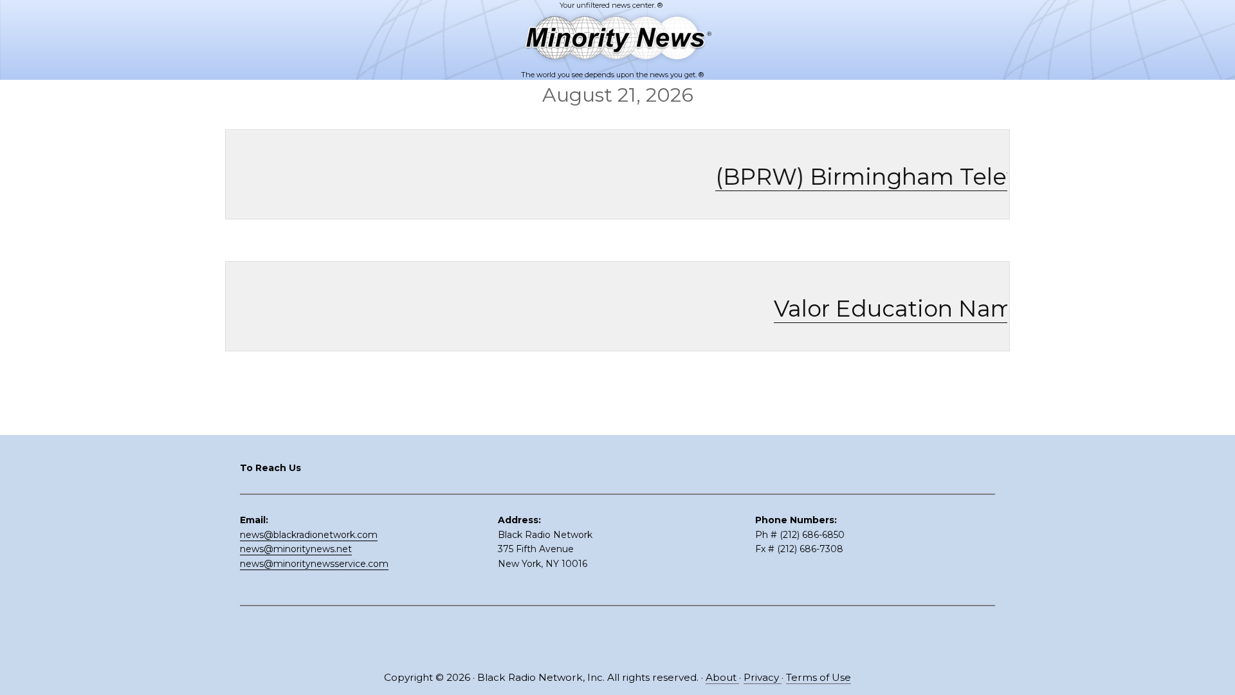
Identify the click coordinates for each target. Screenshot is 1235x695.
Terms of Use (818, 677)
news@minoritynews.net (296, 549)
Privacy (763, 677)
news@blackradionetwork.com (309, 535)
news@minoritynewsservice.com (314, 564)
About (722, 677)
